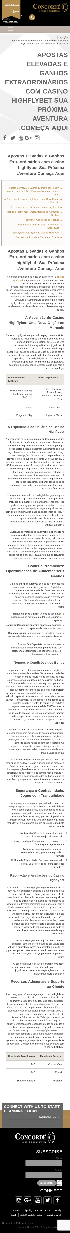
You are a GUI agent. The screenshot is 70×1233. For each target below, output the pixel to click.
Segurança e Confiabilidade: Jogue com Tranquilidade (38, 226)
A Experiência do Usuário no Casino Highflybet (34, 207)
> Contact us (49, 1117)
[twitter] (13, 138)
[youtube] (21, 138)
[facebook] (5, 138)
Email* (58, 1170)
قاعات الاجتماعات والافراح (37, 1210)
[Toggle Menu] (10, 29)
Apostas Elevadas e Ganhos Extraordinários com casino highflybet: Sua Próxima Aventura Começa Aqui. (33, 191)
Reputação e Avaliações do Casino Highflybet (35, 232)
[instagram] (37, 138)
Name (59, 1159)
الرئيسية (64, 37)
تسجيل (15, 11)
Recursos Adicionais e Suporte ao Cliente (37, 237)
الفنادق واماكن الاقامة (31, 1215)
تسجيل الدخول (12, 5)
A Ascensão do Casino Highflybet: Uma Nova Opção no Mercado (31, 201)
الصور (14, 1215)
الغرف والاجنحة (54, 1215)
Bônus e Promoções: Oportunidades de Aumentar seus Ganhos (33, 213)
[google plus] (29, 138)
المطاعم (16, 1210)
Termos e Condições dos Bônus (42, 220)
